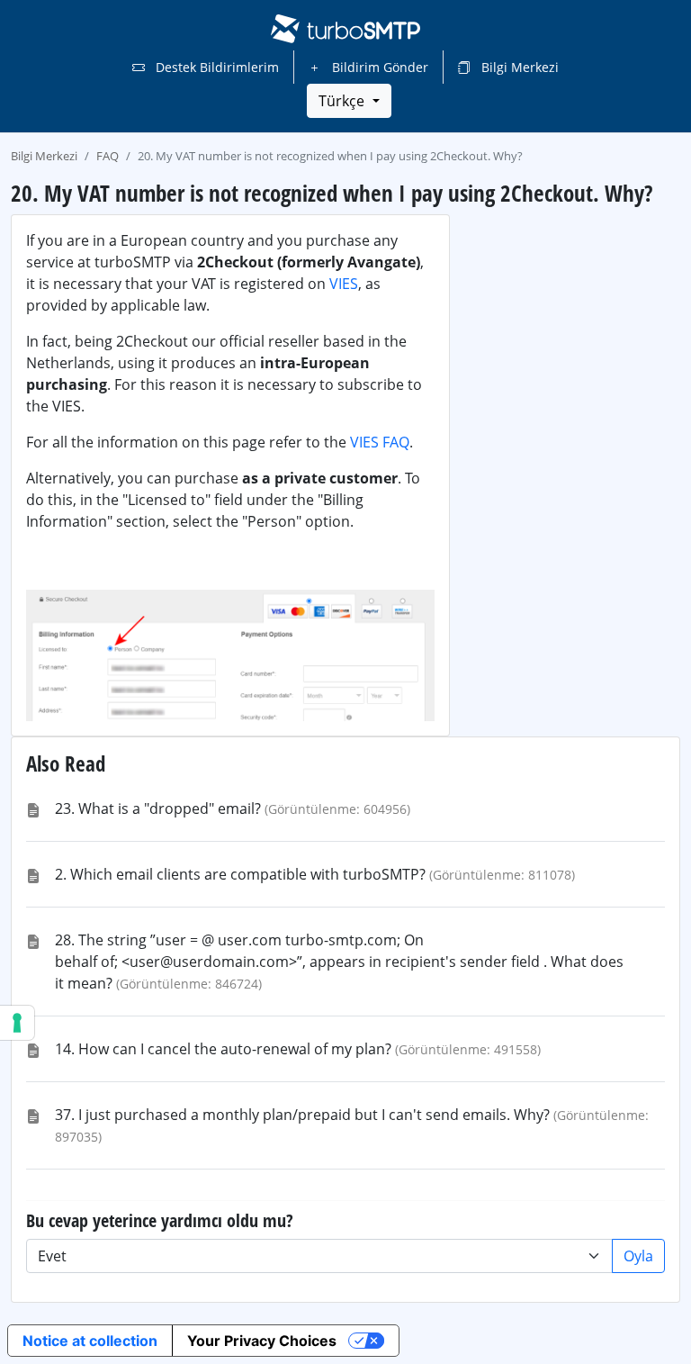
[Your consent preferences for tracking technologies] (17, 1023)
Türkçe (343, 101)
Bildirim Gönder (378, 67)
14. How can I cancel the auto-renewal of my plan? (223, 1049)
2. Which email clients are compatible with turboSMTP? (240, 874)
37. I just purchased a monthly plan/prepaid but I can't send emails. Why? (302, 1115)
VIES (343, 284)
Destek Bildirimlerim (215, 67)
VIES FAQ (379, 442)
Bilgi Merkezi (518, 67)
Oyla (638, 1256)
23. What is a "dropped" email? (158, 808)
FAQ (107, 156)
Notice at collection (89, 1341)
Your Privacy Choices (262, 1341)
